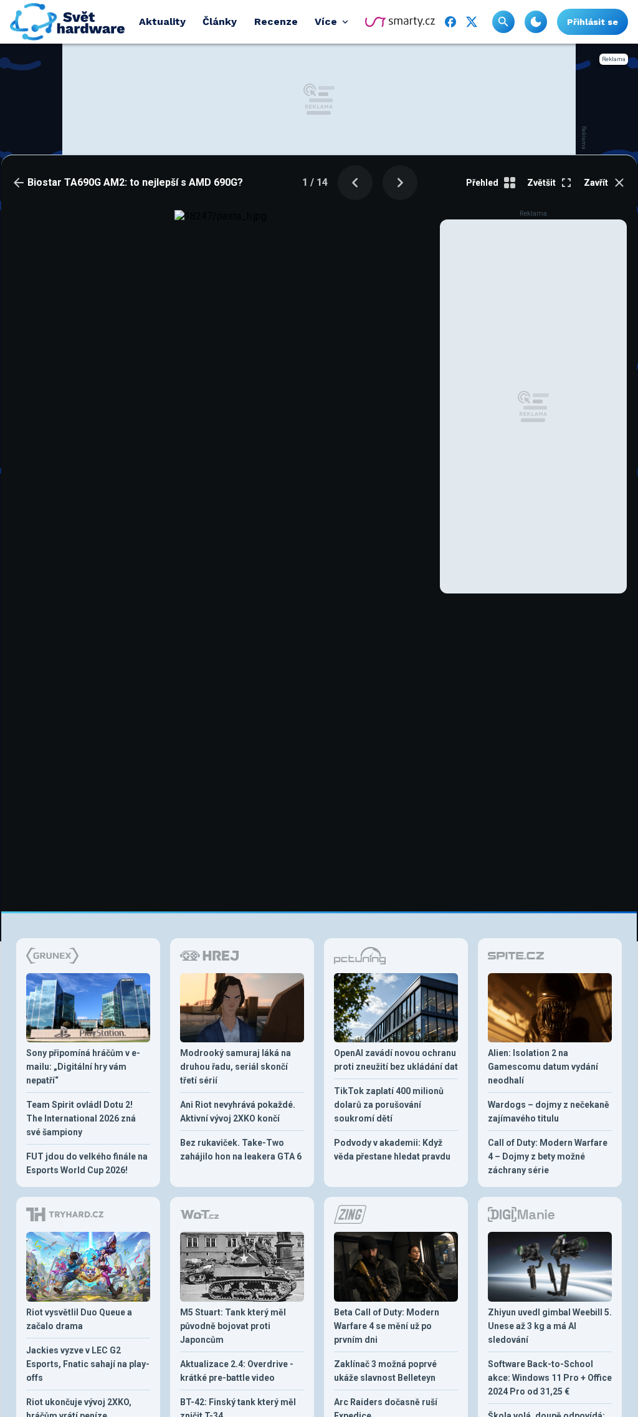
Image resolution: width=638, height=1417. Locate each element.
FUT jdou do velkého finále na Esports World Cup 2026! (87, 1163)
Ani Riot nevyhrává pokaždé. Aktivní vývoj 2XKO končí (237, 1111)
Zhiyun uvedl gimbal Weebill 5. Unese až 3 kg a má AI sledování (550, 1326)
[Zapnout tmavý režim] (536, 22)
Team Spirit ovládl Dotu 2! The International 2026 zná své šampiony (81, 1118)
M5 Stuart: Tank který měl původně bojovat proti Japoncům (233, 1326)
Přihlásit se (592, 22)
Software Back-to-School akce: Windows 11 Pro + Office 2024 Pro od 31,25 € (550, 1377)
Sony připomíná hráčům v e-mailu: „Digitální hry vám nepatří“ (83, 1066)
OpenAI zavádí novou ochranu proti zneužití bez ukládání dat (396, 1060)
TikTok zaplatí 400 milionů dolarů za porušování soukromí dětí (389, 1104)
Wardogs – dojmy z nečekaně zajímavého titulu (548, 1111)
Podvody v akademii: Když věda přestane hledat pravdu (392, 1149)
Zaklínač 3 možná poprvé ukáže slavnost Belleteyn (385, 1371)
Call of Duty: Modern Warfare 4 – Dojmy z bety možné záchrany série (547, 1156)
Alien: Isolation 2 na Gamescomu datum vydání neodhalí (543, 1066)
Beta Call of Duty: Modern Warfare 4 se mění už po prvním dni (386, 1326)
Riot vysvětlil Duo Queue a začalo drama (79, 1319)
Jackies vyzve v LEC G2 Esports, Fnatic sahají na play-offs (88, 1364)
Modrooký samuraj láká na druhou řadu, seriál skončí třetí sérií (235, 1066)
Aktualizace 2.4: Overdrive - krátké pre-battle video (236, 1371)
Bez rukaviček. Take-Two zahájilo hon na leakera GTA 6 (241, 1149)
